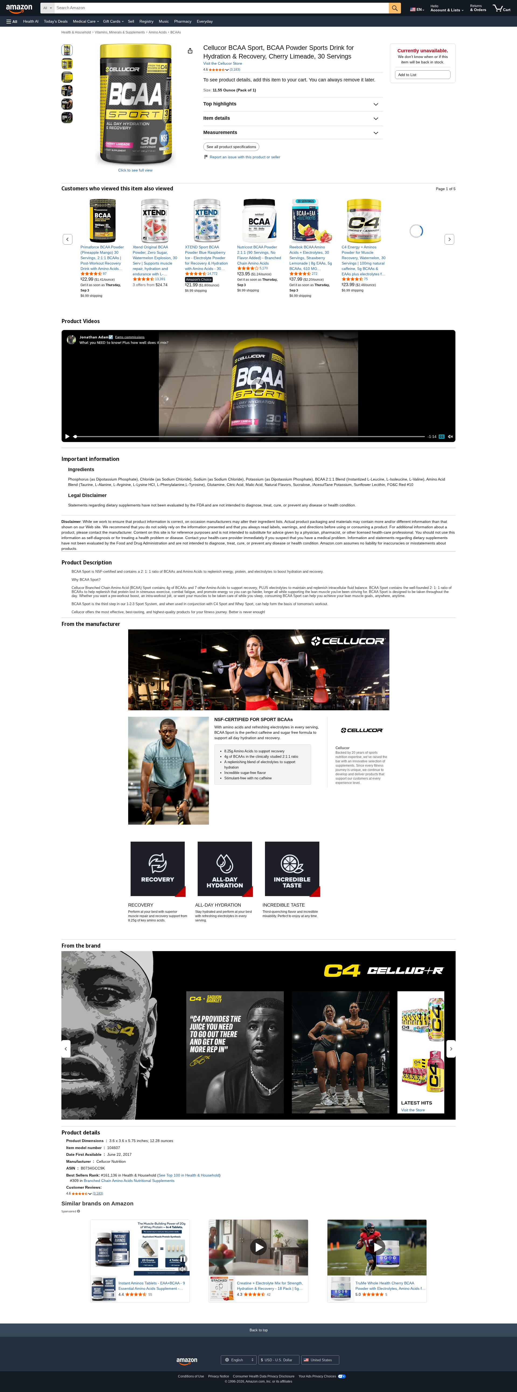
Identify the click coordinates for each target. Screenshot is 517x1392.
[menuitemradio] (442, 436)
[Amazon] (19, 8)
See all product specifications (231, 147)
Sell (131, 21)
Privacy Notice (218, 1376)
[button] (12, 21)
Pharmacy (182, 21)
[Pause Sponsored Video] (182, 1259)
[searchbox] (221, 8)
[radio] (67, 50)
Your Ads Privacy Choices (317, 1376)
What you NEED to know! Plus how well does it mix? (124, 342)
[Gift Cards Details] (123, 21)
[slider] (249, 436)
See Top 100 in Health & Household (189, 1175)
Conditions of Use (191, 1376)
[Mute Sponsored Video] (182, 1269)
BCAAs (175, 32)
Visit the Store (413, 1110)
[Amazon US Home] (187, 1361)
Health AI (31, 21)
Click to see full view (135, 170)
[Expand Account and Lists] (463, 10)
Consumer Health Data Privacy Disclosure (264, 1376)
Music (164, 21)
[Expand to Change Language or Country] (423, 10)
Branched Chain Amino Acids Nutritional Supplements (129, 1180)
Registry (146, 21)
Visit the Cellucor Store (222, 63)
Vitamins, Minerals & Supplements (120, 32)
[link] (103, 257)
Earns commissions (130, 337)
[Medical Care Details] (98, 21)
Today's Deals (56, 21)
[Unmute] (450, 437)
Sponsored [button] (68, 1211)
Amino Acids (158, 32)
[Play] (66, 436)
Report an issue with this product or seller (245, 157)
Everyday (205, 21)
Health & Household (76, 32)
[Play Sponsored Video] (258, 1248)
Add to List (407, 75)
